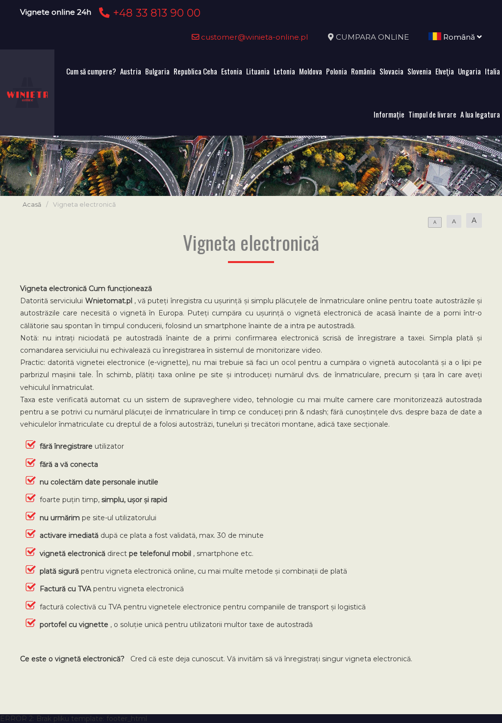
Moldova (310, 71)
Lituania (258, 71)
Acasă (32, 204)
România (363, 71)
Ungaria (469, 71)
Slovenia (419, 71)
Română (459, 37)
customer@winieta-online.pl (253, 37)
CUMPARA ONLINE (372, 37)
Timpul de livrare (432, 114)
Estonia (231, 71)
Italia (492, 71)
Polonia (336, 71)
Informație (389, 114)
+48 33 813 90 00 (155, 12)
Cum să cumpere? (91, 71)
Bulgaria (157, 71)
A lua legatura (480, 114)
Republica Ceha (195, 71)
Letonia (284, 71)
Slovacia (391, 71)
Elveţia (444, 71)
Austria (130, 71)
